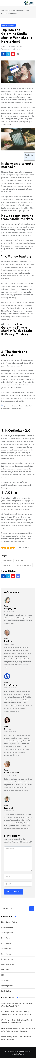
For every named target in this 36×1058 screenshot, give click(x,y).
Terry (5, 46)
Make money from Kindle (23, 565)
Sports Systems (7, 986)
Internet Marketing (7, 959)
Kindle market (7, 565)
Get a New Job (6, 949)
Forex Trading (6, 943)
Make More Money (7, 964)
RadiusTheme (19, 1054)
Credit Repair (5, 938)
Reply (6, 606)
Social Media (5, 980)
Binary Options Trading (9, 922)
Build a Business (7, 927)
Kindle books (20, 560)
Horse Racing (6, 954)
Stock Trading (6, 991)
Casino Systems (7, 933)
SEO (2, 975)
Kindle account (7, 560)
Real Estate (5, 970)
